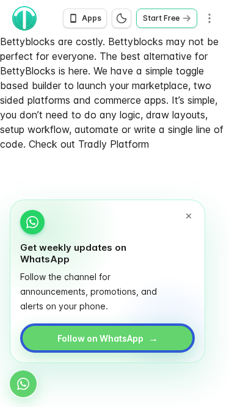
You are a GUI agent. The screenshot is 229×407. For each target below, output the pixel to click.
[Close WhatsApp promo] (188, 216)
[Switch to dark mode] (121, 18)
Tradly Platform (113, 144)
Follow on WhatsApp (107, 338)
